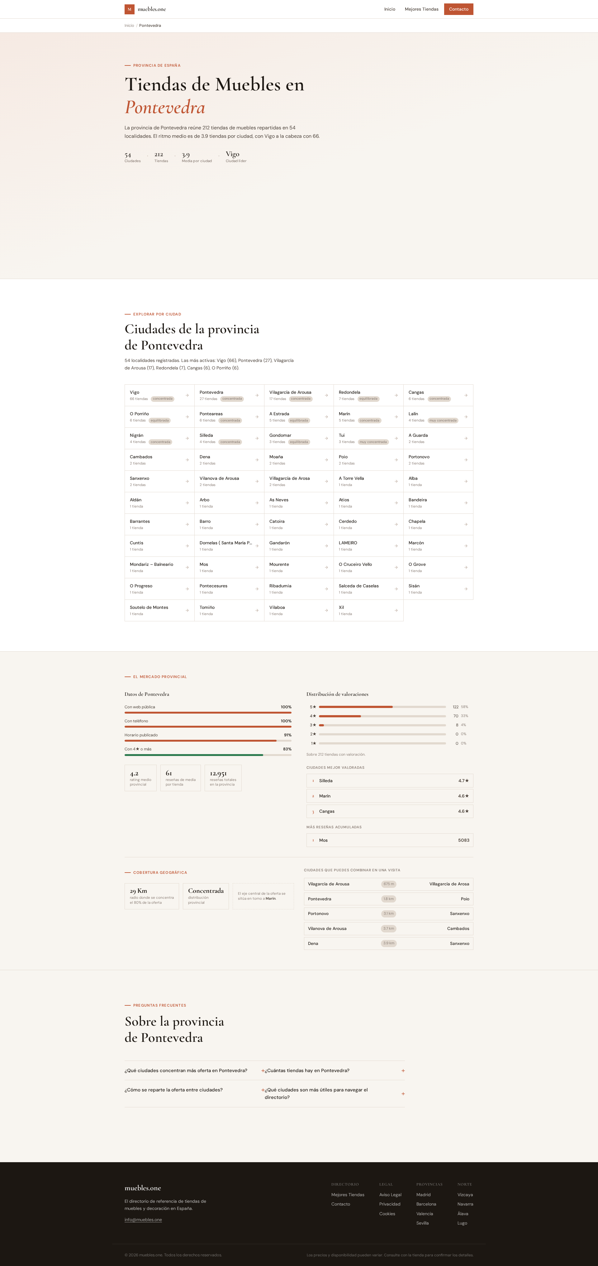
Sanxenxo (459, 913)
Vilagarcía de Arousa (328, 884)
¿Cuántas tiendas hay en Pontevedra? (307, 1070)
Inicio (389, 9)
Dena (313, 943)
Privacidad (390, 1204)
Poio (465, 899)
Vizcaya (465, 1194)
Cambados (458, 928)
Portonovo (318, 913)
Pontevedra (319, 899)
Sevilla (422, 1223)
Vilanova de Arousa (327, 928)
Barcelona (426, 1204)
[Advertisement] (299, 207)
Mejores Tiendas (422, 9)
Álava (463, 1213)
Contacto (458, 9)
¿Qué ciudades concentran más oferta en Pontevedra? (186, 1070)
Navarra (465, 1204)
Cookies (387, 1213)
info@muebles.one (143, 1219)
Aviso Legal (390, 1194)
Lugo (462, 1223)
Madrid (423, 1194)
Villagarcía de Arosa (449, 884)
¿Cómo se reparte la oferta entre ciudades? (174, 1090)
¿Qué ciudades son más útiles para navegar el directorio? (316, 1093)
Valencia (424, 1213)
